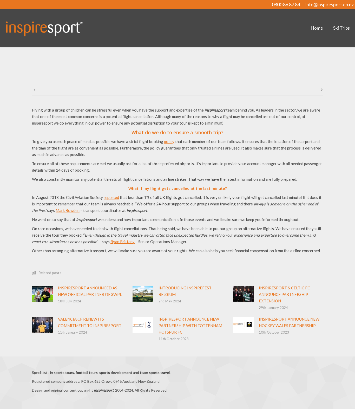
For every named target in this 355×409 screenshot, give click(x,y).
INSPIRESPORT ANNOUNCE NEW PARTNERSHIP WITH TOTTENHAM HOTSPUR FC (190, 325)
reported (111, 197)
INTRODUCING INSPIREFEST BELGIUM (185, 291)
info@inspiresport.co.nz (329, 4)
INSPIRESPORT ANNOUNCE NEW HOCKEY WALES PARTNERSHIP (289, 322)
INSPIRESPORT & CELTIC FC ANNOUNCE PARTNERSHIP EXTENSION (284, 294)
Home (165, 78)
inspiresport (184, 78)
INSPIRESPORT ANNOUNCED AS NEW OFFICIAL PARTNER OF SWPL (90, 291)
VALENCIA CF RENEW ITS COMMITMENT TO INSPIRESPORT (89, 322)
